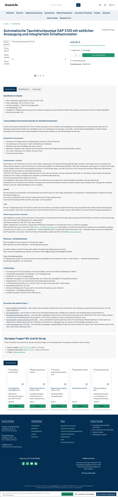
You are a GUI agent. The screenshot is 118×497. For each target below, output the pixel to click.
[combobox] (56, 5)
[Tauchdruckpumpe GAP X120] (39, 59)
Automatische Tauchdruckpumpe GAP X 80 (22, 320)
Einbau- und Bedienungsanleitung (46, 227)
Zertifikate (34, 428)
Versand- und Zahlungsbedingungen (71, 431)
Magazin (33, 434)
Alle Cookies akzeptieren (106, 494)
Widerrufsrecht (65, 437)
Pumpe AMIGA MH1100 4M (16, 308)
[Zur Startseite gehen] (11, 5)
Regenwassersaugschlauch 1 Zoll (59, 389)
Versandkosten (54, 486)
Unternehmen (35, 426)
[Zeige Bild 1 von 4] (35, 75)
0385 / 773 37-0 (25, 347)
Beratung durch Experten (68, 426)
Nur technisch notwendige (84, 494)
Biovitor (23, 229)
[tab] (10, 89)
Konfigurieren (67, 494)
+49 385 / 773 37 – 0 (8, 429)
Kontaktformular (17, 447)
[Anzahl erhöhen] (80, 55)
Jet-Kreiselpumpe (12, 313)
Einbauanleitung (74, 232)
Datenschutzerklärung (67, 442)
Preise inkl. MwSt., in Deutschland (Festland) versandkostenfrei (87, 45)
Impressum (34, 437)
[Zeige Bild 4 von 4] (43, 75)
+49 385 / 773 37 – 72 (9, 438)
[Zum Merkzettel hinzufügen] (22, 384)
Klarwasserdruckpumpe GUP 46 (17, 315)
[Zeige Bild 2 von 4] (38, 75)
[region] (35, 59)
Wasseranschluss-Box (100, 389)
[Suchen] (78, 5)
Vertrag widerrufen (88, 473)
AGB (62, 439)
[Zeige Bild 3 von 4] (40, 75)
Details (16, 406)
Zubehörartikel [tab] (10, 363)
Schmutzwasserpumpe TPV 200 (17, 324)
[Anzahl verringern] (72, 55)
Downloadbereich (36, 431)
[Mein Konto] (105, 5)
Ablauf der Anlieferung (67, 434)
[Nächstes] (65, 59)
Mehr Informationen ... (8, 495)
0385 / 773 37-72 (29, 350)
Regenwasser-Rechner (68, 428)
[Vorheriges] (13, 59)
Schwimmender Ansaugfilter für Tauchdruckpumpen (15, 389)
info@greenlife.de (19, 352)
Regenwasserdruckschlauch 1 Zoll (37, 389)
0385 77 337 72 (51, 252)
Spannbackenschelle (79, 388)
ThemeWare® (78, 488)
